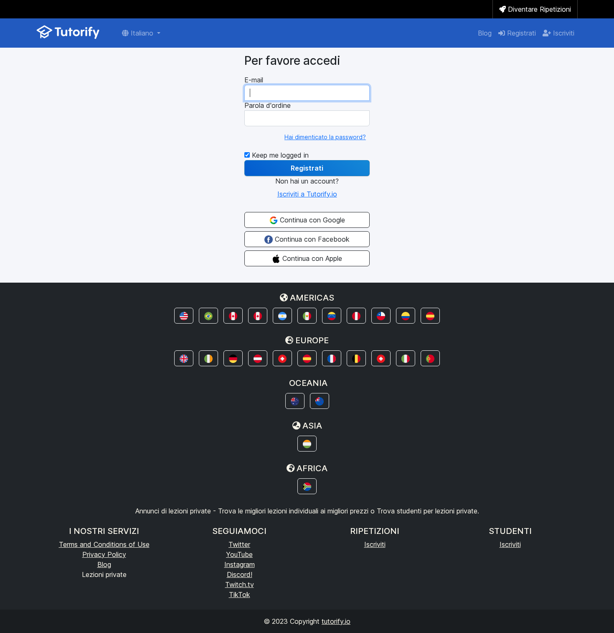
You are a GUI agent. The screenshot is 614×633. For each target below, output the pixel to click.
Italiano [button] (142, 33)
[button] (183, 316)
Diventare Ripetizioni (538, 9)
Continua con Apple (311, 258)
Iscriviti (562, 33)
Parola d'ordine (267, 105)
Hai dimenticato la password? (325, 136)
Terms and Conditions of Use (104, 544)
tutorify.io (336, 621)
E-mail (253, 80)
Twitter (239, 544)
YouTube (239, 554)
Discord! (239, 574)
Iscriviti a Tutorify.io (307, 194)
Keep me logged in (279, 155)
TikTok (239, 594)
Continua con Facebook (311, 239)
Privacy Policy (104, 554)
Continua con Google (311, 220)
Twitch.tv (239, 584)
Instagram (239, 564)
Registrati (520, 33)
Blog (485, 33)
